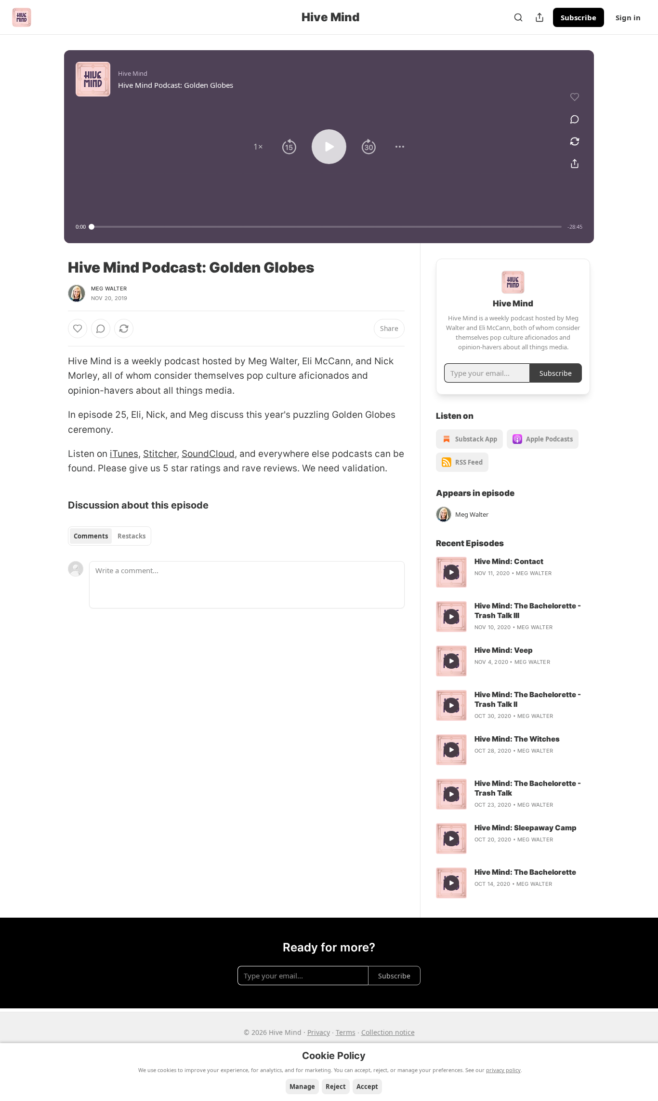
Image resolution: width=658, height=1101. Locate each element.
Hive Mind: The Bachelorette (525, 872)
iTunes (124, 453)
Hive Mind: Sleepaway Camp (525, 827)
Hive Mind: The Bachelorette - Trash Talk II (527, 699)
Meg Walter (109, 288)
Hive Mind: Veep (503, 650)
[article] (513, 572)
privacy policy (503, 1069)
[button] (258, 146)
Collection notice (388, 1032)
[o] (451, 572)
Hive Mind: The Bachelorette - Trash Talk (527, 788)
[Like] (77, 328)
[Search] (518, 17)
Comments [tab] (91, 536)
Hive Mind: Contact (508, 561)
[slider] (327, 227)
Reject (336, 1086)
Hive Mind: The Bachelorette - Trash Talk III (527, 610)
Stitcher (160, 453)
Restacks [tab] (131, 536)
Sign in (628, 17)
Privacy (318, 1032)
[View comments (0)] (574, 119)
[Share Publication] (539, 17)
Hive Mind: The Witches (517, 738)
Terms (345, 1032)
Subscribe (578, 17)
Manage (302, 1086)
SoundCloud (208, 453)
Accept (367, 1086)
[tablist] (109, 536)
